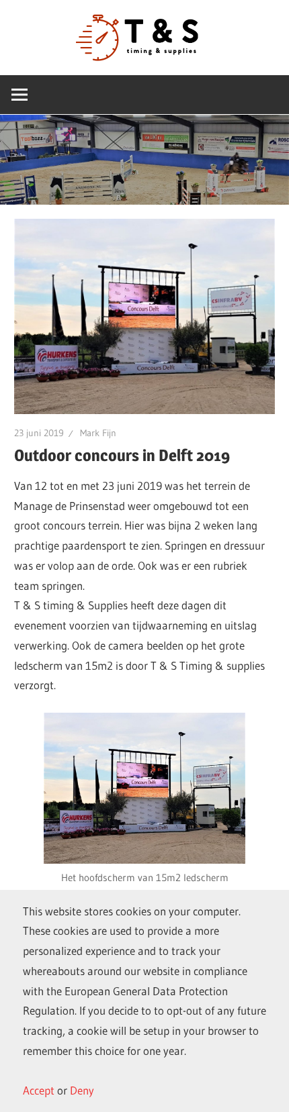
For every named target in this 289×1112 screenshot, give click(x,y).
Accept (38, 1090)
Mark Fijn (98, 433)
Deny (82, 1090)
